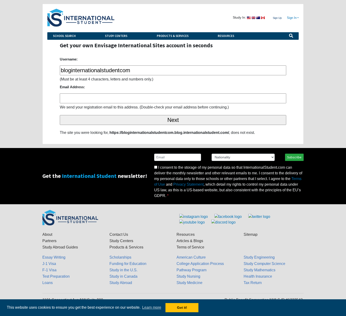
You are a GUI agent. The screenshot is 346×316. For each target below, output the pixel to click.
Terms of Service (190, 247)
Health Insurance (258, 276)
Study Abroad (120, 283)
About (47, 234)
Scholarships (120, 257)
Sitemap (250, 234)
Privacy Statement (188, 184)
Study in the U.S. (123, 270)
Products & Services (173, 36)
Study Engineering (259, 257)
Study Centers (116, 36)
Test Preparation (56, 276)
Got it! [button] (182, 307)
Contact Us (118, 234)
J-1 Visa (49, 264)
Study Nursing (188, 276)
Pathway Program (191, 270)
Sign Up (277, 17)
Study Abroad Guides (60, 247)
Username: (69, 59)
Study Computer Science (264, 264)
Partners (49, 241)
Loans (47, 283)
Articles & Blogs (190, 241)
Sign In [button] (292, 18)
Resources (226, 36)
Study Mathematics (259, 270)
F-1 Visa (49, 270)
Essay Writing (53, 257)
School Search (64, 36)
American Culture (191, 257)
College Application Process (200, 264)
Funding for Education (127, 264)
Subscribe (294, 157)
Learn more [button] (151, 307)
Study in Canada (123, 276)
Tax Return (253, 283)
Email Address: (72, 87)
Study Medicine (189, 283)
